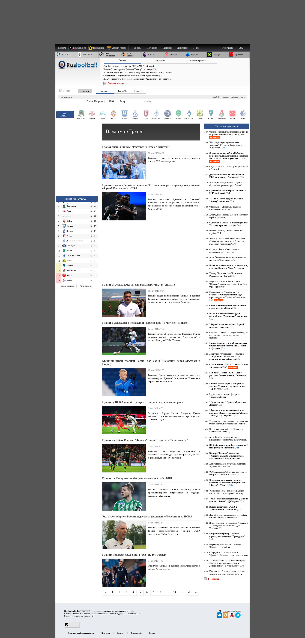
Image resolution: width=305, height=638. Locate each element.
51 (188, 592)
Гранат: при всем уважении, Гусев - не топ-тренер (134, 554)
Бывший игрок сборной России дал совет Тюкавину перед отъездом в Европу (151, 362)
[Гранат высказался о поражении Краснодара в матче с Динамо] (125, 341)
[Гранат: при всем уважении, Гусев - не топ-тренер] (125, 573)
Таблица (234, 97)
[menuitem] (117, 48)
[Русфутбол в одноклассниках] (226, 617)
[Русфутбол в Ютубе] (232, 617)
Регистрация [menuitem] (227, 48)
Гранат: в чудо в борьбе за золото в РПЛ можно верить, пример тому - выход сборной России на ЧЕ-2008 (151, 187)
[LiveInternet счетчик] (72, 627)
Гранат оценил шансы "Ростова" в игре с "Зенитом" (136, 146)
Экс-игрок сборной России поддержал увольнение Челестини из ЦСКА (147, 516)
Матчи (242, 97)
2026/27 (216, 97)
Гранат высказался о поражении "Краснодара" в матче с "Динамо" (145, 322)
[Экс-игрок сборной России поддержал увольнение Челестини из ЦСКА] (125, 534)
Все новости (213, 579)
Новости (225, 97)
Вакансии (120, 633)
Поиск (196, 48)
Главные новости (116, 83)
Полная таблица (67, 286)
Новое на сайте (136, 633)
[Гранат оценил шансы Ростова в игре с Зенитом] (125, 165)
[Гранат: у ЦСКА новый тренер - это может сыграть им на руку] (125, 420)
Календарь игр (86, 286)
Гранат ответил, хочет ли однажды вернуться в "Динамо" (139, 284)
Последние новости (225, 126)
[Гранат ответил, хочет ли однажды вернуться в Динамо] (125, 303)
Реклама (152, 633)
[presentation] (81, 90)
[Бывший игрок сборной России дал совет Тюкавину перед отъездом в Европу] (125, 382)
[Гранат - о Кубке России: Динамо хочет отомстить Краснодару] (125, 458)
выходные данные (133, 613)
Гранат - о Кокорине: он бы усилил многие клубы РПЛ (137, 478)
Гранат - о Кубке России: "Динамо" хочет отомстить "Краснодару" (145, 440)
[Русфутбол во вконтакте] (220, 617)
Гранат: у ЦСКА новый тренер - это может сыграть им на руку (142, 402)
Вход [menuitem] (241, 48)
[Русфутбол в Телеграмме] (238, 617)
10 (174, 592)
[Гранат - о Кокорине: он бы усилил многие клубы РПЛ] (125, 496)
